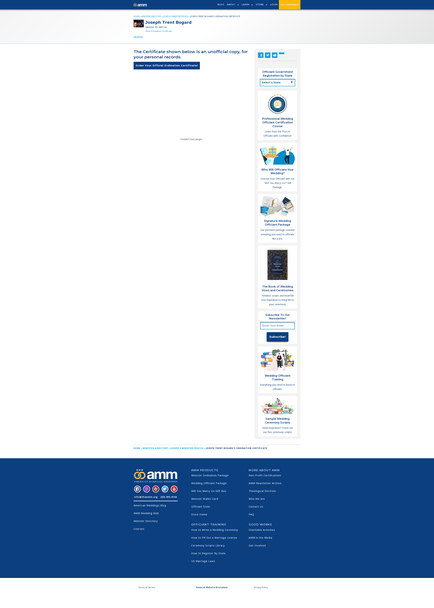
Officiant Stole (200, 506)
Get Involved (257, 545)
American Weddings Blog (150, 505)
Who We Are (257, 498)
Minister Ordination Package (210, 475)
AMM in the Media (260, 537)
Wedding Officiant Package (209, 483)
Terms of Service (146, 587)
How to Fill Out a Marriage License (214, 537)
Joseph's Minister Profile (176, 16)
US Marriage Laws (203, 561)
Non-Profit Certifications (265, 475)
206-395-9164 (168, 497)
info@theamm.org (146, 497)
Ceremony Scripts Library (208, 545)
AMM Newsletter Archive (265, 483)
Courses (139, 528)
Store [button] (260, 4)
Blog (221, 4)
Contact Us (256, 506)
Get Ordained (290, 4)
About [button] (231, 4)
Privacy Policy (261, 587)
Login (274, 4)
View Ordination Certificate (158, 31)
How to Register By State (208, 553)
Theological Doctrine (262, 491)
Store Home (199, 514)
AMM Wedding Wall (146, 513)
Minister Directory (151, 16)
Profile (138, 37)
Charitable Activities (262, 529)
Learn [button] (245, 4)
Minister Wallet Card (204, 498)
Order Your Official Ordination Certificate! (167, 65)
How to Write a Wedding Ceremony (214, 529)
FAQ (251, 514)
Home (137, 16)
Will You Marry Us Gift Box (208, 491)
